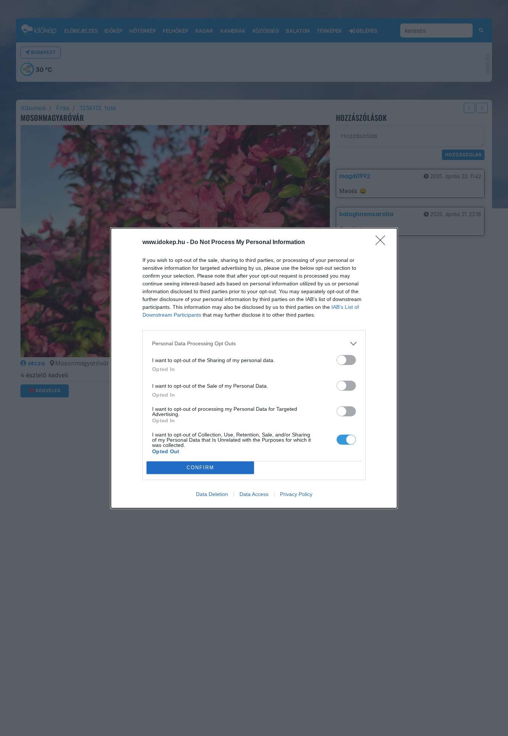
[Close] (383, 243)
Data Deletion (212, 494)
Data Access (254, 494)
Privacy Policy (296, 494)
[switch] (346, 360)
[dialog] (254, 368)
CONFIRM (200, 467)
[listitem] (254, 344)
